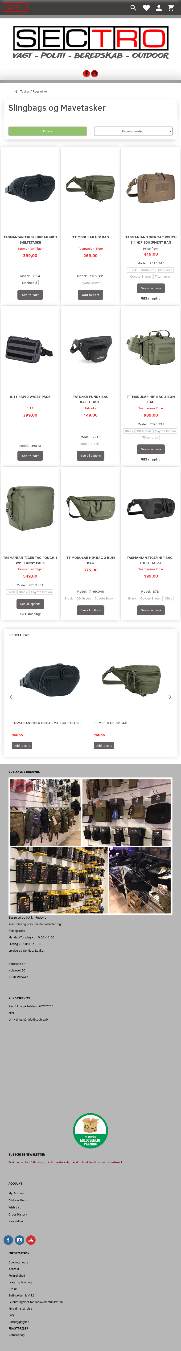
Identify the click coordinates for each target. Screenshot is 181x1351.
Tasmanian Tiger (30, 248)
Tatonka (91, 408)
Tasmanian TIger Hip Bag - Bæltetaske (151, 560)
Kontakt (13, 1269)
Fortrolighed (16, 1275)
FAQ (11, 1315)
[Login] (158, 7)
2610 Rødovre (18, 977)
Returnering (16, 1335)
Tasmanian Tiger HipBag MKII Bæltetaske (30, 239)
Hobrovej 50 (16, 970)
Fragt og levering (20, 1282)
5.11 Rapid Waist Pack (30, 396)
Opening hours (18, 1262)
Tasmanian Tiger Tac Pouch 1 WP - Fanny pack (30, 560)
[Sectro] (90, 42)
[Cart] (170, 7)
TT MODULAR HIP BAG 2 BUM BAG (90, 560)
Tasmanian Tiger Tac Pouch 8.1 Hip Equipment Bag (151, 239)
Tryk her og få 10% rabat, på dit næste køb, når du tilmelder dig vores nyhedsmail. (65, 1162)
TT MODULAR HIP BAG (90, 236)
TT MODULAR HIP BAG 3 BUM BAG (151, 399)
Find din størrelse (20, 1308)
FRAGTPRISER (18, 1328)
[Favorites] (146, 7)
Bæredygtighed (18, 1322)
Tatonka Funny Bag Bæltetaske (90, 399)
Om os (12, 1289)
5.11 (30, 408)
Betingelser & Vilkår (22, 1295)
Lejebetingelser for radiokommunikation (35, 1302)
